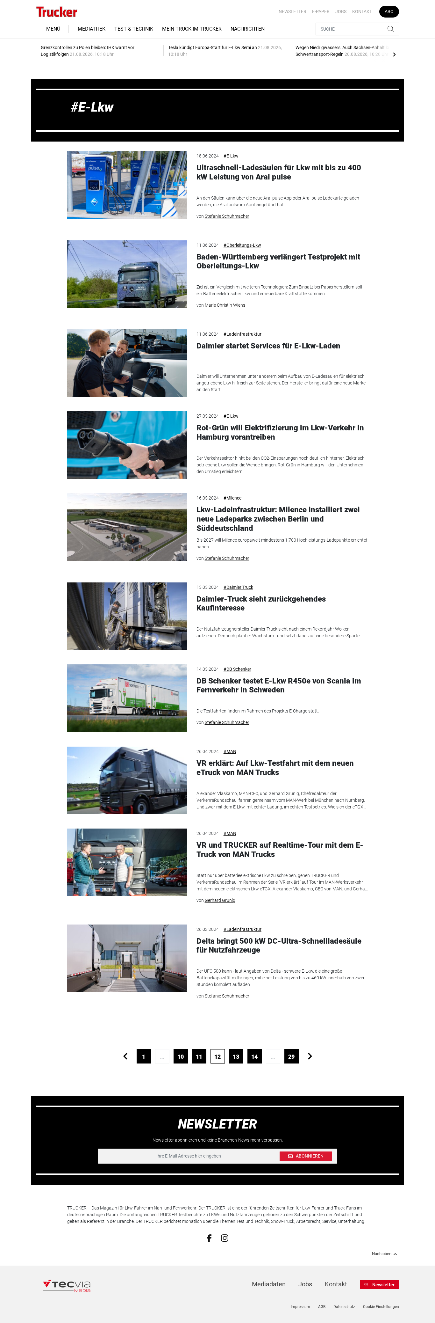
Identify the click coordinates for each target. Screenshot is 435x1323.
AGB (321, 1307)
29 (291, 1056)
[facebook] (209, 1237)
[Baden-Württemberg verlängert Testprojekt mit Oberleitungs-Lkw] (127, 274)
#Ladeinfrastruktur (242, 334)
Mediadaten (269, 1284)
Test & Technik (133, 29)
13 (236, 1056)
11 (199, 1056)
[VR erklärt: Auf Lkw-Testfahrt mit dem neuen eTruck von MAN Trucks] (127, 780)
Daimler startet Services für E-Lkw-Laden (268, 345)
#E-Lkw (231, 155)
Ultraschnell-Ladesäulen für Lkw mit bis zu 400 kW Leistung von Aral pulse (278, 172)
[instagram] (224, 1237)
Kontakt (362, 11)
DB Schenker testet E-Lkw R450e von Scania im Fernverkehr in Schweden (278, 685)
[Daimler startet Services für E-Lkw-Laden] (127, 363)
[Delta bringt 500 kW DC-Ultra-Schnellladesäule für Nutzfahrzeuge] (127, 958)
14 (254, 1056)
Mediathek (91, 29)
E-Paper (321, 11)
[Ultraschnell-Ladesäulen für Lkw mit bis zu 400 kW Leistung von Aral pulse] (127, 185)
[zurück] (125, 1056)
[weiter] (310, 1056)
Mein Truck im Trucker (192, 29)
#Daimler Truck (238, 587)
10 (180, 1056)
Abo (389, 11)
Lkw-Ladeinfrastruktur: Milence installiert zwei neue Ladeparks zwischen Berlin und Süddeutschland (278, 519)
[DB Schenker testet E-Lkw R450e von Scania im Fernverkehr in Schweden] (127, 698)
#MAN (230, 751)
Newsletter (292, 11)
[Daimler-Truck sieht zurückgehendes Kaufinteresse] (127, 616)
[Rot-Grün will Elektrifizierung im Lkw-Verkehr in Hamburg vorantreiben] (127, 445)
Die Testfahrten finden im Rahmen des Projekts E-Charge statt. (257, 710)
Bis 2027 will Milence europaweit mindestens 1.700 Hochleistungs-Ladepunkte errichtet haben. (281, 543)
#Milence (232, 498)
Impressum (300, 1307)
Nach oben (381, 1254)
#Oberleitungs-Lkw (242, 245)
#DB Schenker (237, 669)
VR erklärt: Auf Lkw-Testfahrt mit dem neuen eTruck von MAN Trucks (275, 768)
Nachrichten (248, 29)
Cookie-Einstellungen (381, 1307)
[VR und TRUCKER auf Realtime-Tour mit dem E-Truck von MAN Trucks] (127, 862)
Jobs (340, 11)
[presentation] (394, 54)
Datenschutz (344, 1307)
